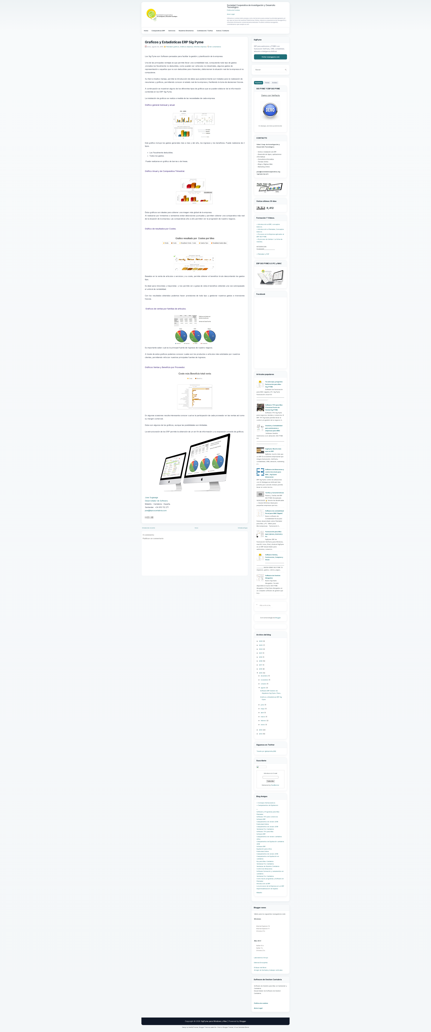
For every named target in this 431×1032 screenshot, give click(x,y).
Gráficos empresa (186, 47)
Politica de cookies (261, 1003)
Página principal (265, 605)
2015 (261, 673)
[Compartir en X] (150, 517)
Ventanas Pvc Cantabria (265, 829)
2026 (261, 641)
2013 (261, 734)
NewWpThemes (193, 1027)
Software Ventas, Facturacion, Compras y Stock (274, 557)
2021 (261, 653)
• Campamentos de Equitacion (267, 805)
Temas (267, 82)
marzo (263, 717)
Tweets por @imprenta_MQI (266, 751)
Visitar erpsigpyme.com (270, 57)
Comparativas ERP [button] (158, 31)
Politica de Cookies (233, 10)
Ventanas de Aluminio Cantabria (268, 866)
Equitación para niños (264, 849)
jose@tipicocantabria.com (156, 510)
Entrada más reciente (148, 528)
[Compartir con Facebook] (152, 517)
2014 (261, 730)
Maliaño (259, 892)
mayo (263, 709)
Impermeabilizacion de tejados (267, 889)
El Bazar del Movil (260, 967)
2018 (261, 661)
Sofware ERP (261, 819)
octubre (264, 684)
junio (263, 705)
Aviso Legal (231, 14)
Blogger (278, 618)
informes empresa (200, 47)
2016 (261, 669)
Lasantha (213, 1027)
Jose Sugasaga (151, 497)
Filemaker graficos (172, 47)
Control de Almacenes (264, 869)
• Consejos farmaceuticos (266, 803)
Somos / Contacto (222, 31)
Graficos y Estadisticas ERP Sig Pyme (174, 42)
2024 (261, 649)
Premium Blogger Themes (225, 1027)
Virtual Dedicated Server (241, 1027)
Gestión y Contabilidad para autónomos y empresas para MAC (273, 428)
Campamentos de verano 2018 (267, 822)
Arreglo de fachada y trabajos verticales (268, 970)
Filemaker (260, 814)
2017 (261, 665)
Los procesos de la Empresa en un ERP (270, 886)
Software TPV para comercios (267, 817)
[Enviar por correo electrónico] (146, 517)
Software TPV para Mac (265, 831)
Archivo (274, 82)
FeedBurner (275, 785)
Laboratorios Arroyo (261, 958)
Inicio (196, 528)
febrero (263, 720)
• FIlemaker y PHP (263, 254)
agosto (263, 688)
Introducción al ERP (263, 883)
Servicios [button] (171, 31)
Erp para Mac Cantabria (265, 861)
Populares (258, 82)
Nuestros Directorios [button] (186, 31)
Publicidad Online (263, 824)
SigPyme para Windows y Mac (214, 1021)
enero (263, 724)
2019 (261, 657)
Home (146, 31)
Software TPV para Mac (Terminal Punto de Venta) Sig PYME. (274, 407)
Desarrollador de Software (156, 501)
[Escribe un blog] (148, 517)
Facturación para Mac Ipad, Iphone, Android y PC (274, 534)
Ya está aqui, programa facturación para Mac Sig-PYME (274, 384)
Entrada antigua (242, 528)
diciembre (264, 676)
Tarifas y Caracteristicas (274, 493)
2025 (261, 645)
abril (262, 712)
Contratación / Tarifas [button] (205, 31)
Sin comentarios (215, 47)
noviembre (265, 680)
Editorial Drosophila (260, 962)
